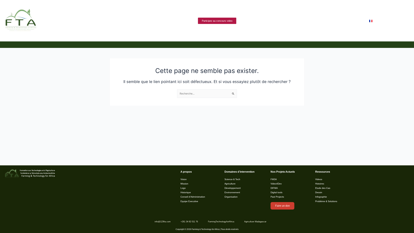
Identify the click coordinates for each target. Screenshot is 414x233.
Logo (183, 188)
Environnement (232, 192)
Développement (232, 188)
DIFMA (274, 188)
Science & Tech (232, 179)
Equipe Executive (189, 201)
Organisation (231, 197)
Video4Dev (276, 184)
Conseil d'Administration (192, 197)
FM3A (274, 179)
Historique (185, 192)
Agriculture (229, 184)
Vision (183, 179)
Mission (184, 184)
